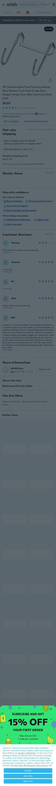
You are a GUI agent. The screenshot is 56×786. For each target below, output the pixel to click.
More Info (28, 781)
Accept (28, 770)
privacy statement (27, 753)
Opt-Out (28, 775)
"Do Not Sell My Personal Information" (29, 765)
